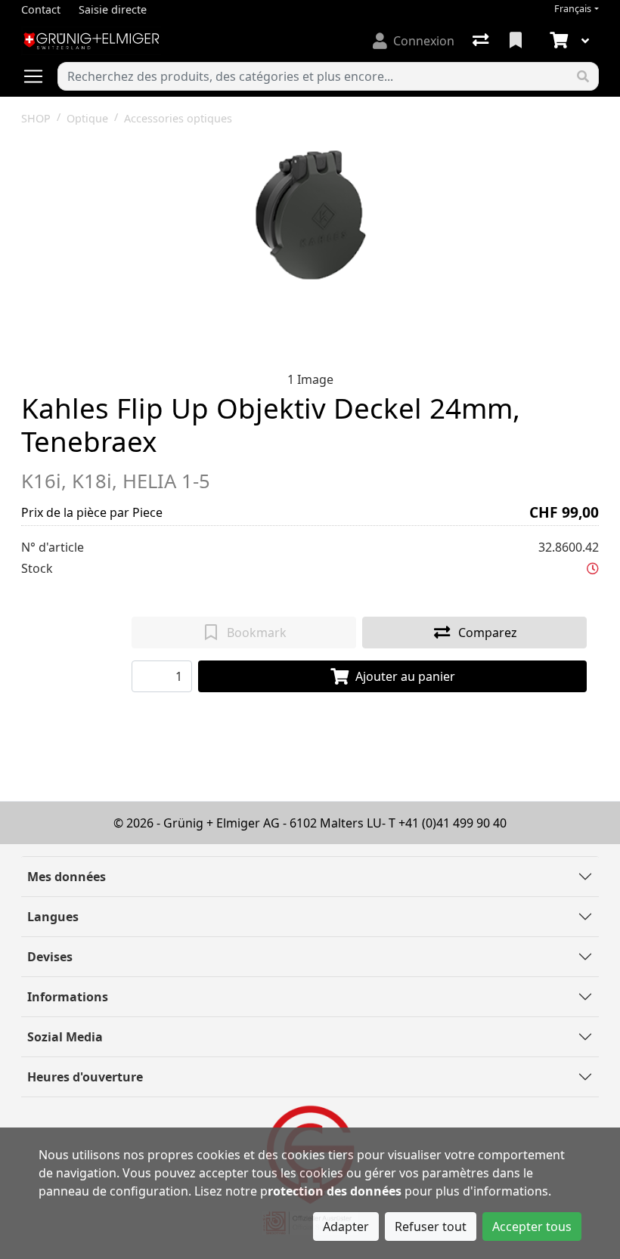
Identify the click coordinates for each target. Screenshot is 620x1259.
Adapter (346, 1226)
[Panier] (557, 40)
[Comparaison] (482, 41)
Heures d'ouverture (85, 1077)
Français (572, 8)
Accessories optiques (178, 118)
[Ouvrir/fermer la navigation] (39, 76)
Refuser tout (431, 1226)
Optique (87, 118)
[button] (593, 568)
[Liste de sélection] (517, 41)
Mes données (66, 876)
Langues (53, 916)
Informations (67, 996)
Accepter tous (532, 1226)
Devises (50, 956)
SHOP (36, 118)
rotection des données (334, 1191)
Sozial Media (65, 1037)
